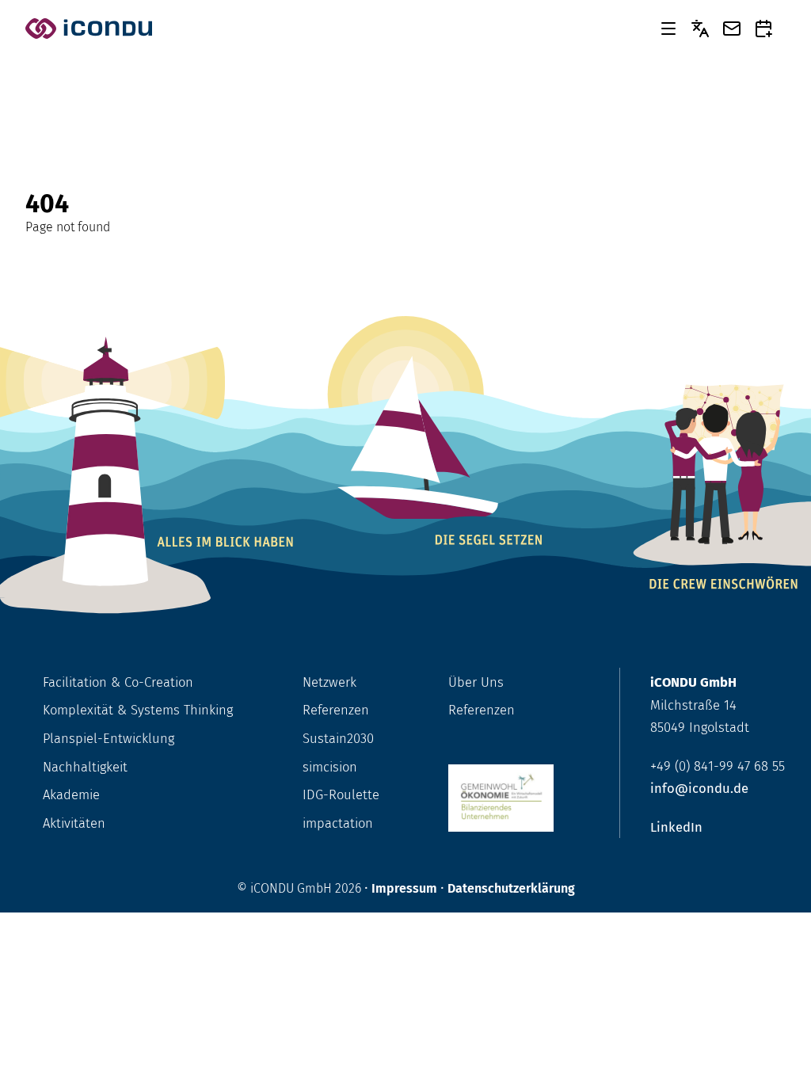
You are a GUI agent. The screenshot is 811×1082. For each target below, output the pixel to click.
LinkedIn (676, 827)
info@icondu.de (699, 788)
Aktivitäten (74, 823)
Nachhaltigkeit (85, 767)
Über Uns (476, 682)
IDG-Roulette (341, 794)
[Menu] (668, 28)
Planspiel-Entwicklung (108, 738)
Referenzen (336, 710)
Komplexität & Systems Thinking (138, 710)
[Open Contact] (732, 28)
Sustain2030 (338, 738)
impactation (338, 823)
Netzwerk (329, 682)
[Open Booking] (763, 28)
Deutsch (700, 28)
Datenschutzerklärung (511, 888)
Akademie (71, 794)
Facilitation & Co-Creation (118, 682)
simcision (330, 767)
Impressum (404, 888)
